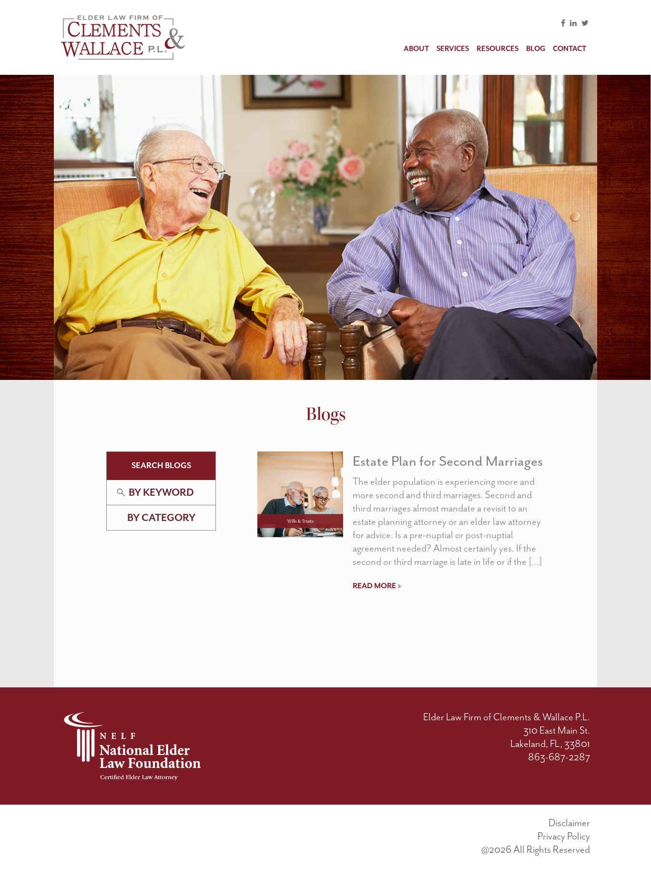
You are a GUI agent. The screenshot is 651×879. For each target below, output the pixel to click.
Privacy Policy (564, 836)
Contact (569, 48)
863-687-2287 (559, 757)
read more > (377, 586)
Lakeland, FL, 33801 (550, 743)
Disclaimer (569, 823)
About (416, 48)
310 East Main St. (556, 730)
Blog (535, 48)
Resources (498, 48)
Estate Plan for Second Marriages (448, 461)
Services (453, 48)
